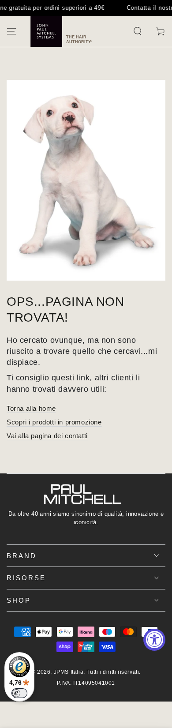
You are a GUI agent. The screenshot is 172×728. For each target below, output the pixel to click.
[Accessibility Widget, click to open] (154, 640)
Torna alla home (31, 408)
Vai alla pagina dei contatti (47, 435)
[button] (137, 31)
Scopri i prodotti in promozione (54, 422)
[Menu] (11, 31)
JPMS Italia (69, 672)
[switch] (19, 693)
